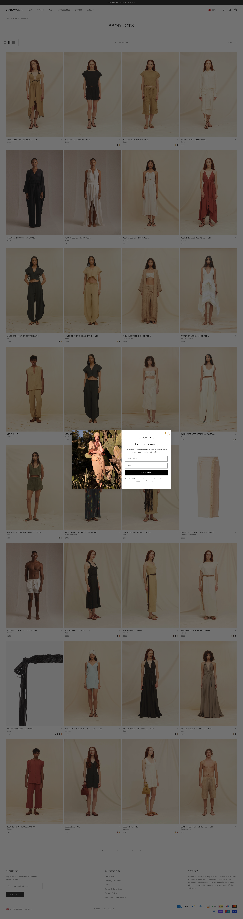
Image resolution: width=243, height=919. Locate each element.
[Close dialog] (167, 433)
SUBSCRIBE (146, 472)
